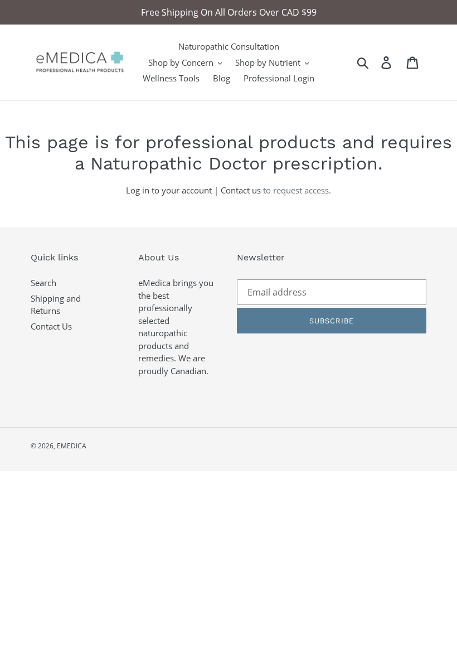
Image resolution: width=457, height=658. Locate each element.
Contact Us (51, 326)
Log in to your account (169, 190)
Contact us (241, 190)
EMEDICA (71, 446)
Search (43, 282)
